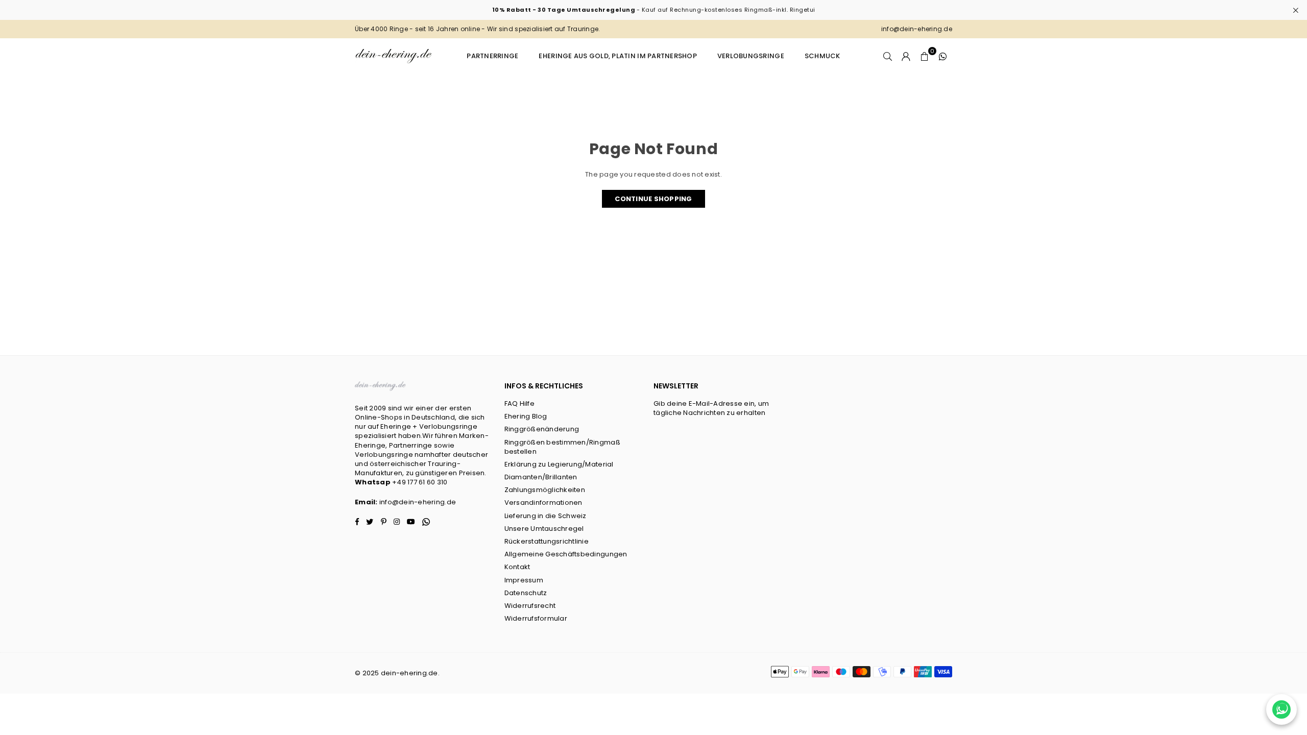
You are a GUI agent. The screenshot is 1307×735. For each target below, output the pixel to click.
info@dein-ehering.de (417, 502)
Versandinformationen (543, 502)
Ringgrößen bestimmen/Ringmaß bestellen (562, 446)
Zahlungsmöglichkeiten (544, 490)
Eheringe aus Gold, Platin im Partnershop (617, 56)
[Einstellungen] (906, 56)
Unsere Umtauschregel (544, 528)
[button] (924, 56)
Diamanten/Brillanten (540, 477)
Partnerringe (492, 56)
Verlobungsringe (750, 56)
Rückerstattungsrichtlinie (546, 541)
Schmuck (822, 56)
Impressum (523, 580)
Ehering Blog (525, 416)
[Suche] (888, 56)
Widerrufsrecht (530, 605)
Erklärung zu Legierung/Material (559, 464)
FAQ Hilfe (519, 403)
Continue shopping (653, 199)
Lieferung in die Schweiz (545, 516)
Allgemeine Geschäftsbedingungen (565, 554)
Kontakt (517, 567)
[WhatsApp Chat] (1281, 709)
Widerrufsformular (535, 618)
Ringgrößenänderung (541, 429)
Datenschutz (525, 593)
